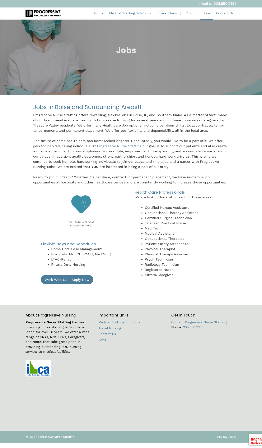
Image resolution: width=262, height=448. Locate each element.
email (203, 3)
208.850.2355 (225, 3)
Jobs (206, 13)
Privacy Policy (226, 437)
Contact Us (225, 13)
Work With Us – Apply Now (67, 280)
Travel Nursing (169, 13)
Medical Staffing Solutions (130, 13)
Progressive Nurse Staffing (119, 146)
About (191, 13)
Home (98, 13)
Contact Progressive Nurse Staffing (199, 322)
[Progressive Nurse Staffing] (45, 13)
